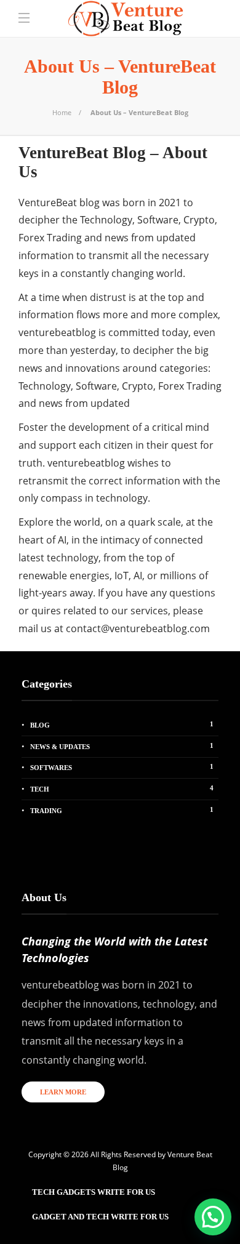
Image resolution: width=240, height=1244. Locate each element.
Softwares (122, 767)
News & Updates (122, 746)
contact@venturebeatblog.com (138, 628)
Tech (122, 788)
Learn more (63, 1092)
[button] (212, 1216)
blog (122, 724)
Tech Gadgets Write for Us (93, 1192)
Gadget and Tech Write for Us (100, 1216)
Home (61, 112)
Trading (122, 810)
